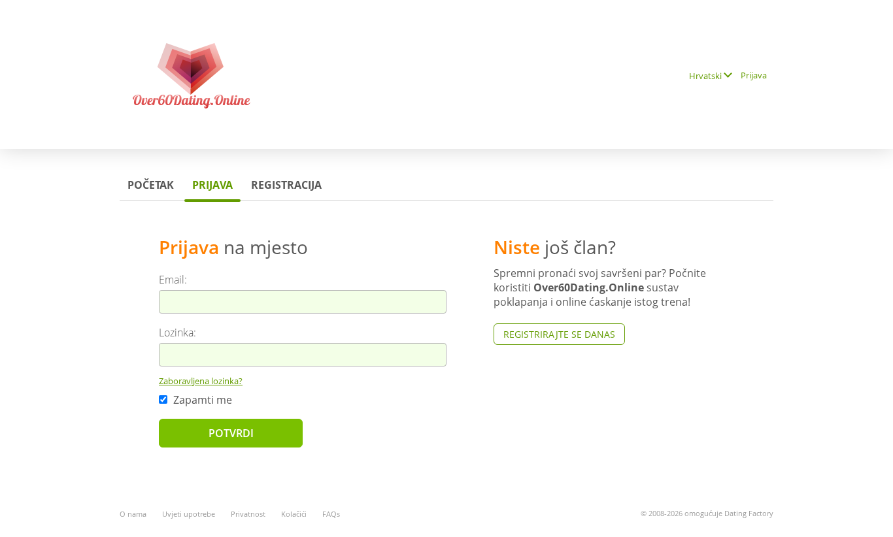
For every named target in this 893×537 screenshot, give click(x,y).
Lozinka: (177, 332)
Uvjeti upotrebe (188, 514)
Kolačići (294, 514)
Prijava (754, 75)
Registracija (286, 185)
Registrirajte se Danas (559, 334)
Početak (150, 185)
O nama (133, 514)
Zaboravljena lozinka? (201, 381)
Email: (173, 279)
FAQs (331, 514)
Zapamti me (201, 400)
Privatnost (248, 514)
